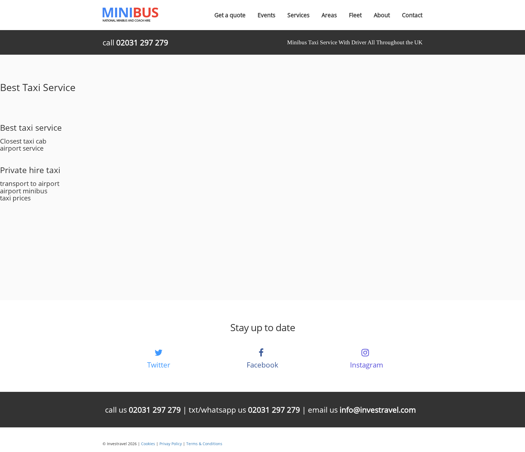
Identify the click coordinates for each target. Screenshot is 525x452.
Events (266, 15)
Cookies (148, 443)
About (382, 15)
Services (298, 15)
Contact (412, 15)
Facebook (262, 365)
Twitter (158, 365)
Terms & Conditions (204, 443)
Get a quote (230, 15)
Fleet (355, 15)
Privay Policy (170, 443)
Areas (329, 15)
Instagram (366, 365)
